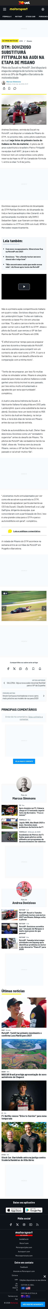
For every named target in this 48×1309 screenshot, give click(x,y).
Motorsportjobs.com (24, 1247)
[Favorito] (9, 88)
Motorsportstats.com (24, 1255)
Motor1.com (24, 1243)
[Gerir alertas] (39, 668)
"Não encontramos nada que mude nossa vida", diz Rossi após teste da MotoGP (24, 265)
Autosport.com (24, 1251)
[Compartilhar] (4, 88)
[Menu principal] (5, 9)
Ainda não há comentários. (24, 717)
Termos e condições (15, 1296)
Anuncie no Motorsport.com (24, 1271)
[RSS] (37, 1224)
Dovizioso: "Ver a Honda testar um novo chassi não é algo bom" (23, 257)
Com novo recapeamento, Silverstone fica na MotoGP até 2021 (24, 250)
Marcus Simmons (13, 82)
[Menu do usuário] (42, 9)
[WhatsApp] (20, 668)
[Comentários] (15, 88)
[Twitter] (14, 668)
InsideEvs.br (24, 1239)
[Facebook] (8, 668)
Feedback (24, 1267)
